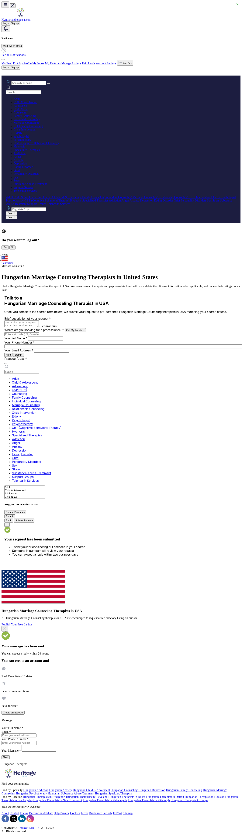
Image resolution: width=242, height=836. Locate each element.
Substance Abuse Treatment (30, 183)
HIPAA (117, 813)
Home (5, 254)
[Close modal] (5, 628)
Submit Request (24, 520)
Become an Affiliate (41, 813)
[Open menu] (5, 5)
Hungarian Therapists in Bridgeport (44, 796)
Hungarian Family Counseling (184, 790)
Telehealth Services (25, 190)
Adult (17, 98)
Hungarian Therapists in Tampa (189, 800)
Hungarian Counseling (124, 790)
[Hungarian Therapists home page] (20, 16)
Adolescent (20, 105)
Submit (10, 516)
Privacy (64, 813)
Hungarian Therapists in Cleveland (87, 796)
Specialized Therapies (27, 149)
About (5, 813)
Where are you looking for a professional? (34, 330)
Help (57, 813)
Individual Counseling (27, 119)
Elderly (18, 132)
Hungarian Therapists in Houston (204, 796)
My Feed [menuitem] (7, 63)
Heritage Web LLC (28, 827)
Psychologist (21, 136)
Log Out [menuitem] (127, 63)
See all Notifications (14, 54)
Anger (17, 156)
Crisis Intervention (25, 129)
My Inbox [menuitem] (38, 63)
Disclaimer (95, 813)
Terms (84, 813)
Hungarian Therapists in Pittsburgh (149, 800)
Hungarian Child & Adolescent (91, 790)
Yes (5, 247)
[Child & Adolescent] (25, 490)
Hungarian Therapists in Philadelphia (105, 800)
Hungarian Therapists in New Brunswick (57, 800)
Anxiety (18, 160)
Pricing (24, 813)
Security (107, 813)
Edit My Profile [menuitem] (22, 63)
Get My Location (75, 330)
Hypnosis (19, 146)
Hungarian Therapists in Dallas (126, 796)
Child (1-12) (21, 109)
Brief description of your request (27, 318)
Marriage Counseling (26, 122)
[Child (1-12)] (25, 497)
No (12, 247)
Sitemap (128, 813)
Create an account (13, 712)
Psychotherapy (22, 139)
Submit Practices (15, 512)
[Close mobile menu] (13, 5)
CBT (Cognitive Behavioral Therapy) (36, 143)
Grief (17, 170)
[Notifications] (6, 28)
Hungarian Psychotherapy (31, 793)
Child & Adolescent (25, 102)
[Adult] (25, 487)
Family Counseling (25, 115)
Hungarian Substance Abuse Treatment (71, 793)
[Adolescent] (25, 493)
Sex (16, 177)
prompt (18, 354)
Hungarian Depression (151, 790)
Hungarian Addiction (35, 790)
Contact (14, 813)
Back (9, 520)
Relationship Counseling (28, 126)
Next (8, 354)
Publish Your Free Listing (17, 624)
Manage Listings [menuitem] (71, 63)
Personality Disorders (26, 173)
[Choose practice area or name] (48, 83)
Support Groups (23, 187)
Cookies (75, 813)
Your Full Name (15, 338)
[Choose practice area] (5, 363)
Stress (17, 180)
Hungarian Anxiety (60, 790)
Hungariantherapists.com (16, 19)
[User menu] (3, 59)
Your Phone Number (19, 342)
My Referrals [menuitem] (53, 63)
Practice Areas (15, 358)
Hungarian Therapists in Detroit (165, 796)
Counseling (20, 112)
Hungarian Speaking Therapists (114, 793)
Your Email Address (18, 350)
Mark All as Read (12, 46)
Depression (20, 163)
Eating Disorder (23, 166)
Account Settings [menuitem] (106, 63)
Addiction (20, 153)
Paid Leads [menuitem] (88, 63)
